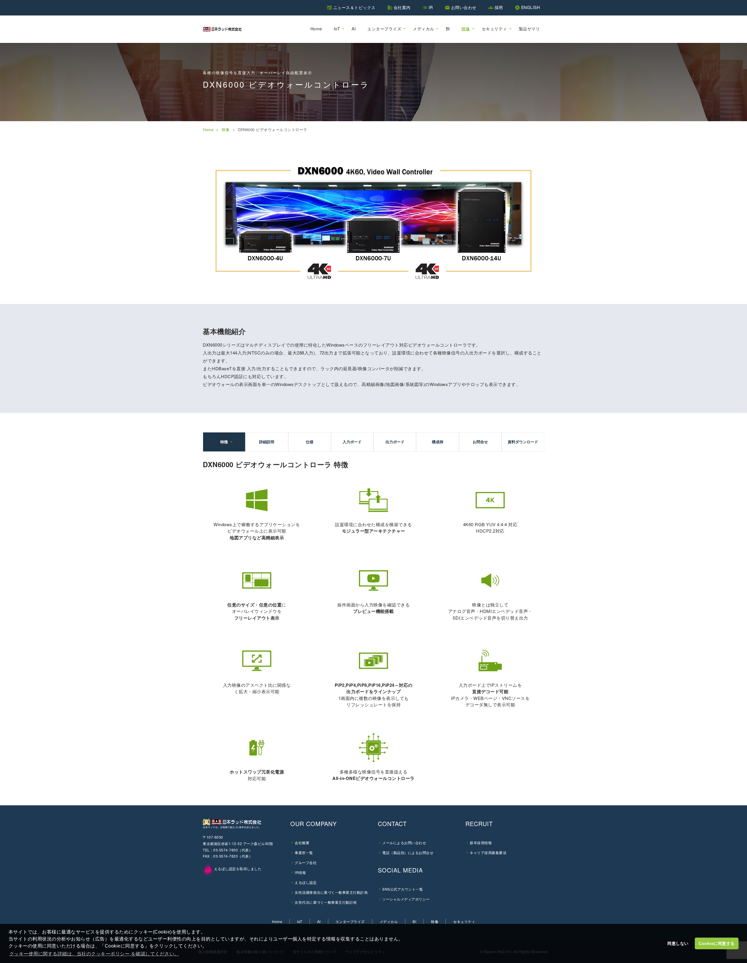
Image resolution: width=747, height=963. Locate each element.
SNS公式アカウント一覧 (402, 888)
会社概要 (302, 842)
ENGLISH (530, 7)
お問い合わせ (464, 7)
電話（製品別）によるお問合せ (407, 852)
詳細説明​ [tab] (266, 442)
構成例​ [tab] (437, 442)
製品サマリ (529, 29)
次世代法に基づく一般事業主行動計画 (326, 902)
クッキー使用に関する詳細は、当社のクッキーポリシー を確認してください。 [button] (94, 953)
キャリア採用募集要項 (488, 852)
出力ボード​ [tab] (394, 442)
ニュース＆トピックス (354, 7)
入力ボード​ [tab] (352, 442)
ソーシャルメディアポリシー (406, 898)
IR (431, 7)
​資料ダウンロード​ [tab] (523, 442)
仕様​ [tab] (309, 442)
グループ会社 (306, 862)
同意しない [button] (678, 943)
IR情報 (300, 872)
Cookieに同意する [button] (717, 943)
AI (354, 29)
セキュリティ (494, 29)
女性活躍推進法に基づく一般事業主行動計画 (331, 892)
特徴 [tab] (224, 442)
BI (448, 29)
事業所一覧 (304, 852)
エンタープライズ (384, 29)
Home (316, 29)
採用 (499, 7)
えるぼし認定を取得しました (237, 868)
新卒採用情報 (481, 842)
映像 (466, 29)
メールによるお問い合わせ (404, 842)
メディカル (423, 29)
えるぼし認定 (306, 882)
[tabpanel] (373, 622)
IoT (337, 29)
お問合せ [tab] (480, 442)
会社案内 (402, 7)
